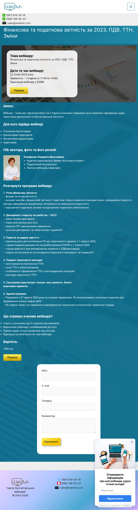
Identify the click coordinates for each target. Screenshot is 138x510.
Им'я (44, 370)
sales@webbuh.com (19, 23)
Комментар (48, 416)
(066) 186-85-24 (16, 18)
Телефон (47, 400)
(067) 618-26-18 (15, 15)
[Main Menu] (131, 6)
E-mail (45, 385)
